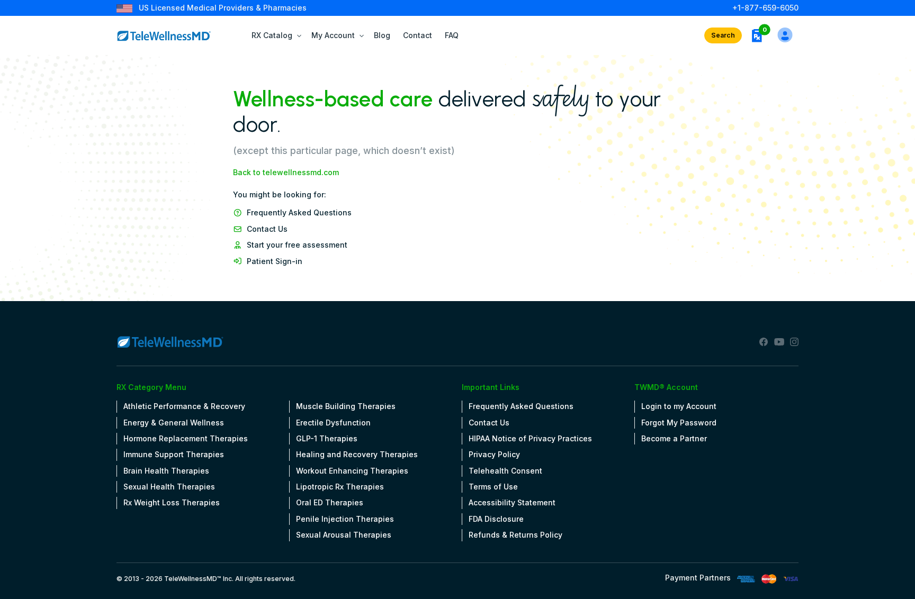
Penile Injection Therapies (345, 518)
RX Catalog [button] (272, 35)
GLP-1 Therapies (326, 438)
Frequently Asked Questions (299, 212)
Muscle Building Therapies (346, 406)
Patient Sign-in (274, 261)
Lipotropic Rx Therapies (340, 486)
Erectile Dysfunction (333, 422)
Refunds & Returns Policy (515, 534)
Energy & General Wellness (173, 422)
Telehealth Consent (505, 470)
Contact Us (267, 228)
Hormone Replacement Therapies (185, 438)
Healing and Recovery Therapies (357, 454)
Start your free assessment (297, 244)
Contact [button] (417, 35)
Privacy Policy (494, 454)
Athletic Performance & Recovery (184, 406)
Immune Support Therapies (173, 454)
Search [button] (723, 35)
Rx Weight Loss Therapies (171, 502)
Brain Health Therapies (166, 470)
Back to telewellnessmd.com (286, 172)
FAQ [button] (452, 35)
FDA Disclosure (496, 518)
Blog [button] (382, 35)
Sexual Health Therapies (169, 486)
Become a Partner (674, 438)
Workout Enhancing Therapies (352, 470)
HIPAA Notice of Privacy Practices (530, 438)
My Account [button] (333, 35)
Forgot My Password (678, 422)
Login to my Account (678, 406)
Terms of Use (493, 486)
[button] (756, 35)
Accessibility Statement (512, 502)
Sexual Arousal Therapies (343, 534)
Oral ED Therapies (329, 502)
